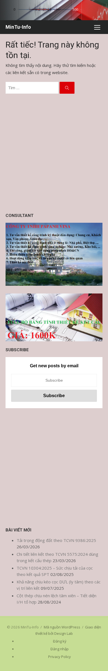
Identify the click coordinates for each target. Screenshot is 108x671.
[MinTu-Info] (54, 10)
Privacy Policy (59, 656)
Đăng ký (59, 641)
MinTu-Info (18, 27)
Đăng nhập (59, 648)
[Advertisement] (54, 153)
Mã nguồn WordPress (62, 627)
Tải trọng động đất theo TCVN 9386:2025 (56, 540)
